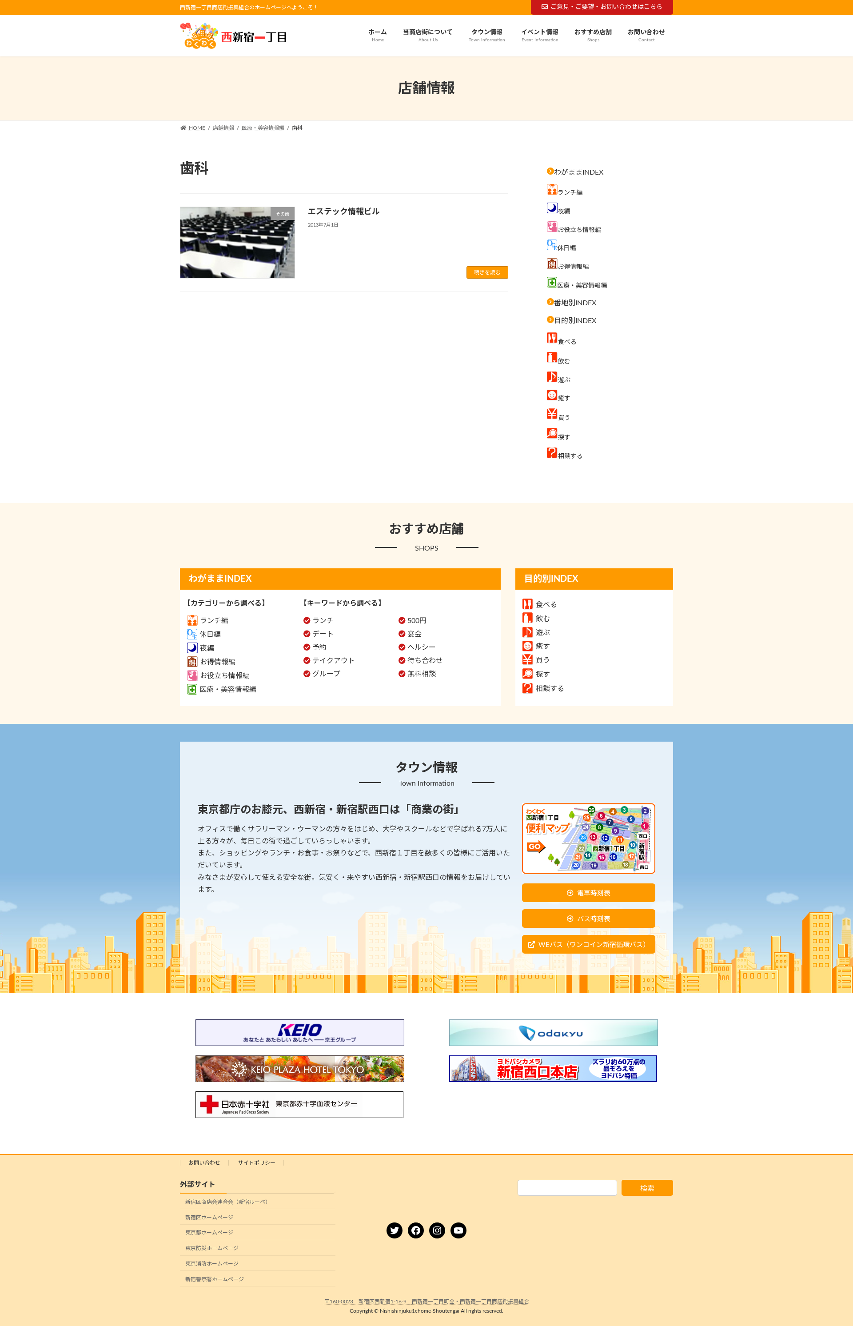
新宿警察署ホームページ (214, 1279)
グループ (326, 674)
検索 (647, 1188)
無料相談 (421, 674)
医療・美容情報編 (227, 689)
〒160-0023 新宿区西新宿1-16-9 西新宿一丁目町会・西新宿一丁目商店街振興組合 (426, 1301)
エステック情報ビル (344, 212)
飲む (543, 619)
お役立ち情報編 (225, 675)
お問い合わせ (204, 1163)
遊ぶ (543, 632)
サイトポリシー (256, 1163)
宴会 (414, 634)
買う (543, 660)
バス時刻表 (593, 919)
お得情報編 (217, 662)
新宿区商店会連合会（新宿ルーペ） (228, 1202)
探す (543, 674)
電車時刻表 (593, 893)
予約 (319, 647)
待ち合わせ (425, 660)
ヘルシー (421, 647)
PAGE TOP (825, 1278)
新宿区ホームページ (209, 1217)
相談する (550, 688)
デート (323, 634)
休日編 (210, 634)
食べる (546, 604)
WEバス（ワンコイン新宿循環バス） (594, 945)
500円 (416, 620)
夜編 (207, 648)
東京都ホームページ (209, 1233)
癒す (543, 646)
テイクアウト (333, 660)
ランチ (323, 620)
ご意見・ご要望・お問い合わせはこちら (606, 7)
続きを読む (487, 272)
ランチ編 (214, 620)
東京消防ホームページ (212, 1263)
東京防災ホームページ (212, 1248)
